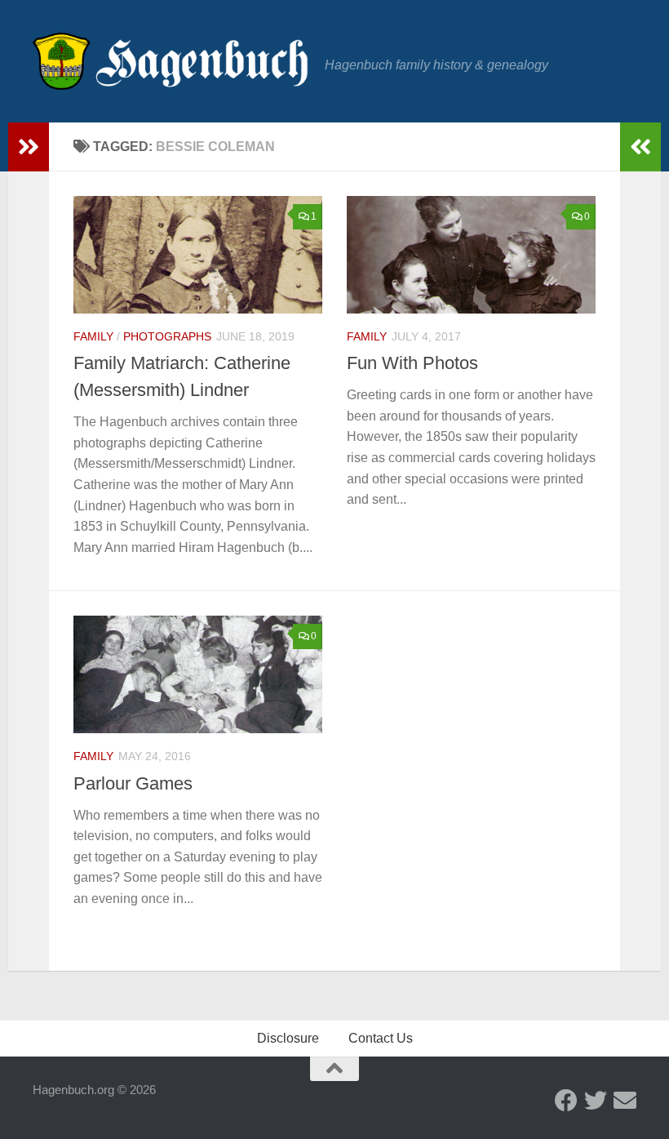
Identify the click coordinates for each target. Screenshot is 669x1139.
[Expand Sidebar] (28, 146)
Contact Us (380, 1038)
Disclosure (288, 1038)
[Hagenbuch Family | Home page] (170, 61)
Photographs (167, 336)
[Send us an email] (625, 1100)
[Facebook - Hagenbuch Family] (566, 1100)
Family (93, 336)
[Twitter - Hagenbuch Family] (595, 1100)
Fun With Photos (412, 363)
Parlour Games (133, 783)
